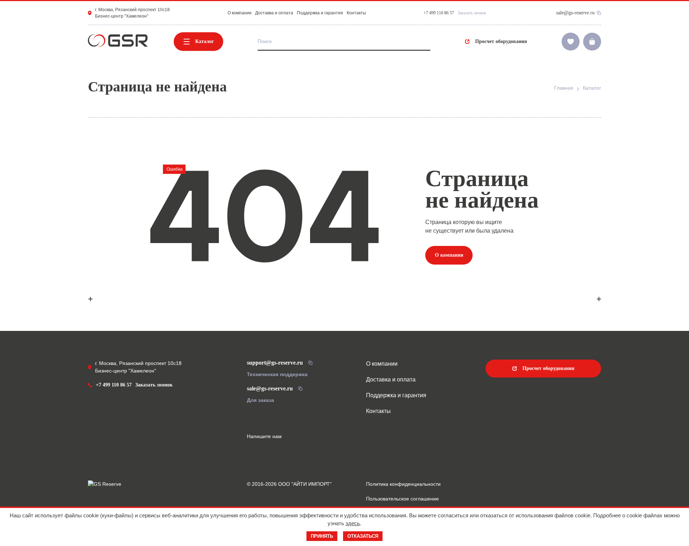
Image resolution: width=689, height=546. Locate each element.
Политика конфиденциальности (403, 484)
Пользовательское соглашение (402, 499)
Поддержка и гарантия (320, 12)
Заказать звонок (472, 12)
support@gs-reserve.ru (275, 363)
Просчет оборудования (501, 41)
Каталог (204, 41)
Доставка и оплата (274, 12)
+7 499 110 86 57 (114, 385)
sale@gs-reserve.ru (575, 12)
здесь (353, 523)
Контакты (356, 12)
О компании (240, 12)
